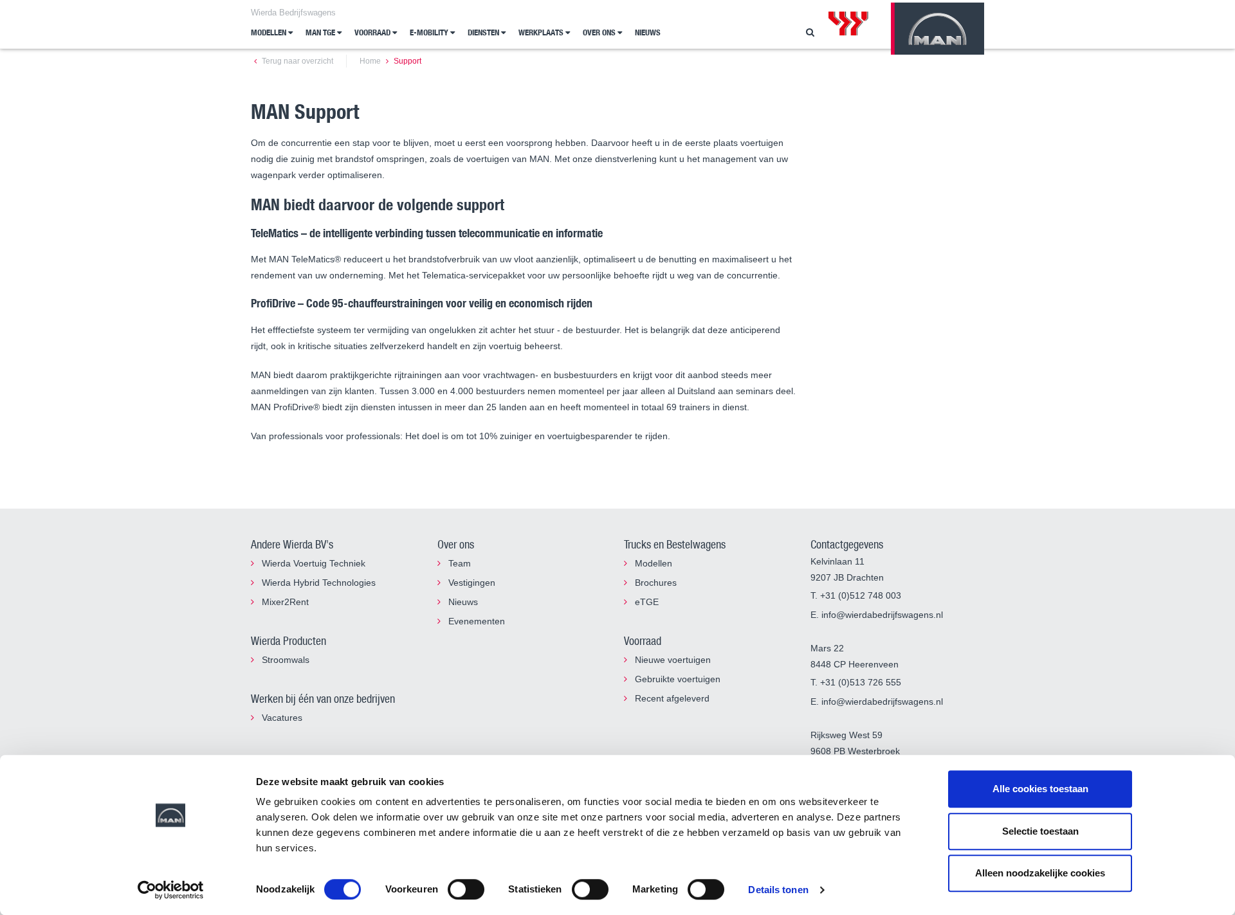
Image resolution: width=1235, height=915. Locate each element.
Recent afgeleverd (670, 698)
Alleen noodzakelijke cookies (1040, 872)
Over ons (600, 32)
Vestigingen (470, 582)
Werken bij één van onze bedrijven (323, 698)
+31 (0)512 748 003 (860, 595)
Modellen (269, 32)
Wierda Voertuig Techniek (312, 563)
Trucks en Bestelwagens (675, 544)
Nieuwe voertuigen (671, 660)
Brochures (654, 582)
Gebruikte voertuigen (676, 679)
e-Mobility (430, 32)
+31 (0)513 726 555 (860, 682)
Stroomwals (284, 660)
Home (370, 61)
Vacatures (280, 717)
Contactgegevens (846, 544)
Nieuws (648, 32)
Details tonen (778, 889)
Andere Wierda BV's (292, 544)
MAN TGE (321, 32)
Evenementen (475, 621)
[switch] (466, 889)
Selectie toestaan (1040, 831)
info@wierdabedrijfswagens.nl (882, 615)
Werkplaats (541, 32)
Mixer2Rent (284, 602)
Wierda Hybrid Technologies (317, 582)
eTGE (645, 602)
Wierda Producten (288, 640)
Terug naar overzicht (296, 61)
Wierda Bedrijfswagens (293, 12)
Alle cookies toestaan (1040, 788)
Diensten (484, 32)
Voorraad (373, 32)
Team (458, 563)
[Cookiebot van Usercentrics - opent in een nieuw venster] (170, 890)
